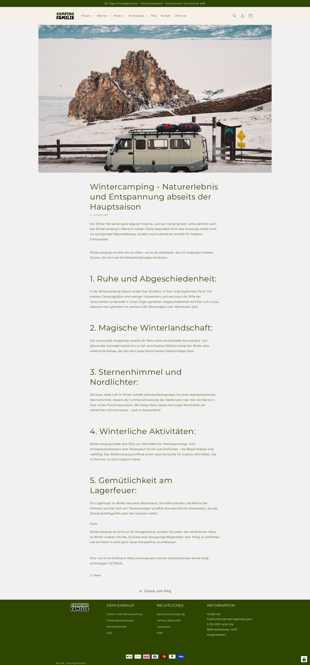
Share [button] (97, 575)
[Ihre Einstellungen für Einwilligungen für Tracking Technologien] (304, 659)
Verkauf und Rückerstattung (125, 614)
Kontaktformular (117, 626)
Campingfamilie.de (76, 663)
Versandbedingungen (120, 620)
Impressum (164, 626)
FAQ (109, 632)
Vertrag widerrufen (169, 620)
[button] (87, 16)
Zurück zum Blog (157, 591)
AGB (159, 632)
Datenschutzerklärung (171, 614)
